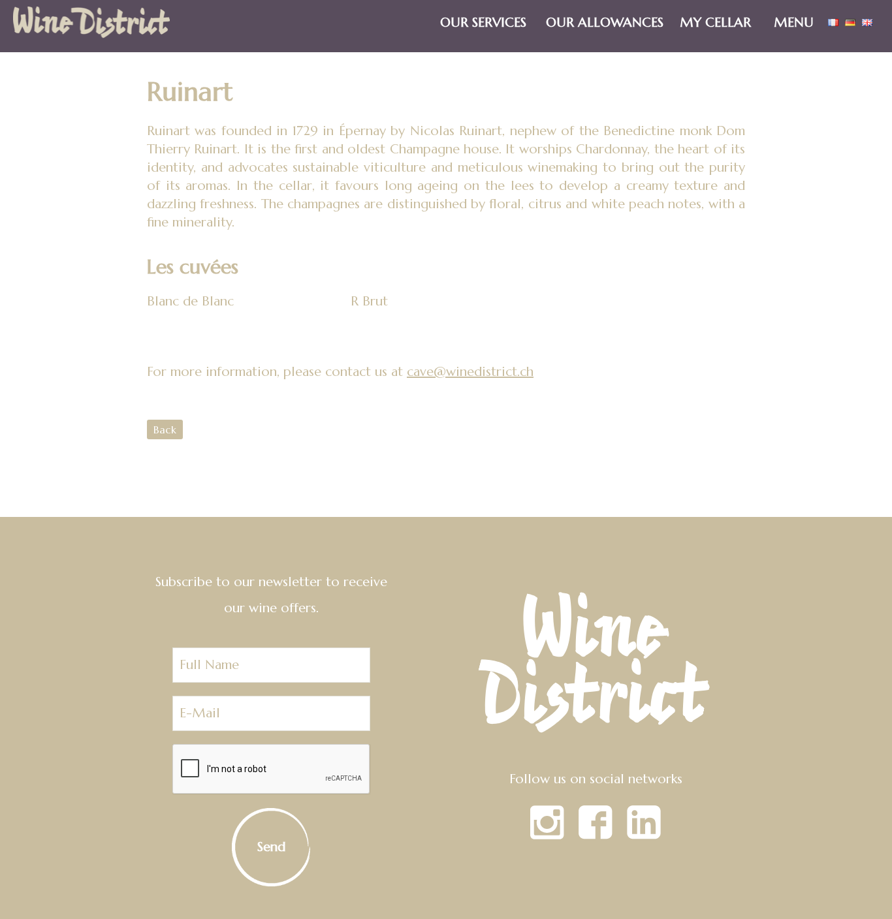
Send (271, 847)
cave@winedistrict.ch (470, 372)
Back (164, 429)
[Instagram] (547, 835)
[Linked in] (644, 835)
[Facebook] (596, 835)
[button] (797, 16)
